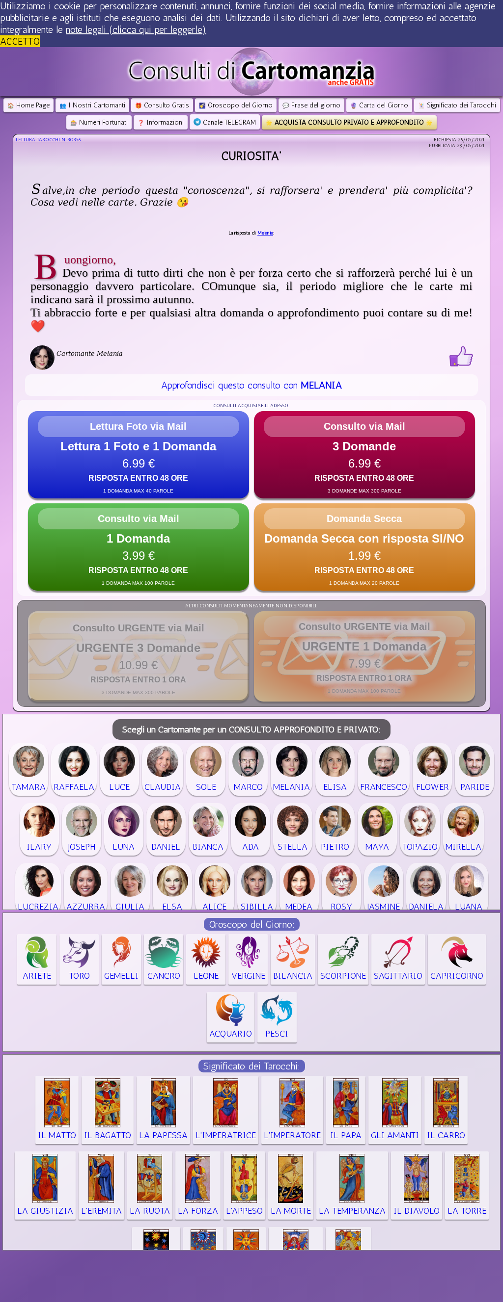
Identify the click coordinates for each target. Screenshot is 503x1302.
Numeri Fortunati (99, 122)
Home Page (28, 105)
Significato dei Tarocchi (457, 105)
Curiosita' (251, 156)
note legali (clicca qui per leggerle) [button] (136, 29)
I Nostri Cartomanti (92, 105)
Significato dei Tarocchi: (251, 1066)
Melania (265, 233)
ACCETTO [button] (20, 41)
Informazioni (161, 122)
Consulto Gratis (162, 105)
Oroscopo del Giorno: (252, 924)
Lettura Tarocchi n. (48, 140)
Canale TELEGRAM (228, 122)
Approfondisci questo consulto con (251, 385)
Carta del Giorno (379, 105)
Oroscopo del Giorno (236, 105)
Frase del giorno (311, 105)
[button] (138, 454)
